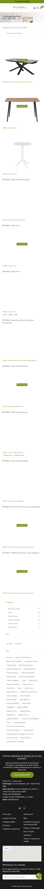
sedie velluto (26, 703)
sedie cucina (28, 688)
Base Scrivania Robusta (23, 657)
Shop (9, 18)
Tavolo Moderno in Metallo (15, 741)
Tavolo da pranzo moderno (15, 726)
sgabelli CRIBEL (22, 707)
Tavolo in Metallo (12, 738)
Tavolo (9, 722)
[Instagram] (24, 808)
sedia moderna (28, 684)
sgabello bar (11, 715)
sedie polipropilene (13, 703)
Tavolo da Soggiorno (13, 730)
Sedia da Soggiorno (13, 684)
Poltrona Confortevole (14, 669)
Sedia (24, 680)
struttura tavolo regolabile (30, 718)
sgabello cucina (23, 715)
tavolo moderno (26, 738)
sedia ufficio (11, 688)
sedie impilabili (11, 699)
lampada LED (11, 665)
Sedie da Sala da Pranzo (29, 692)
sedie (19, 688)
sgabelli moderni (25, 711)
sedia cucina (33, 680)
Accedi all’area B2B (22, 1)
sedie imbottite (25, 696)
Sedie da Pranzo (12, 692)
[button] (4, 7)
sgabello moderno (13, 718)
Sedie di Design (12, 696)
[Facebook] (20, 808)
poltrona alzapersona (26, 665)
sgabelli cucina (12, 711)
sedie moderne (24, 699)
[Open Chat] (39, 876)
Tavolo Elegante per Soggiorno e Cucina (20, 734)
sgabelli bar (11, 707)
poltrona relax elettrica (26, 676)
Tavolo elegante (28, 730)
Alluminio (10, 657)
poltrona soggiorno (13, 680)
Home (4, 18)
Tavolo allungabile (19, 722)
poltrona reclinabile (27, 673)
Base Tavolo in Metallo (14, 661)
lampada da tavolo (30, 661)
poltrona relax (11, 676)
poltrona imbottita (29, 669)
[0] (41, 8)
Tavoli (14, 18)
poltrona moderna (12, 673)
